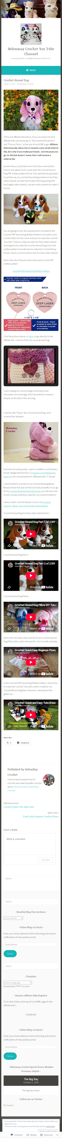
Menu (33, 70)
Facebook (31, 1014)
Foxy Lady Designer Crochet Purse (40, 815)
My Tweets (8, 1105)
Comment (45, 860)
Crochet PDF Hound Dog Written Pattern (31, 271)
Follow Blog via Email (31, 927)
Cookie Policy (50, 1126)
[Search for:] (31, 878)
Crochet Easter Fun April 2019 (19, 805)
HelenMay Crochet (25, 84)
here (31, 336)
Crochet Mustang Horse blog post (24, 491)
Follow (10, 953)
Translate (25, 986)
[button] (24, 375)
